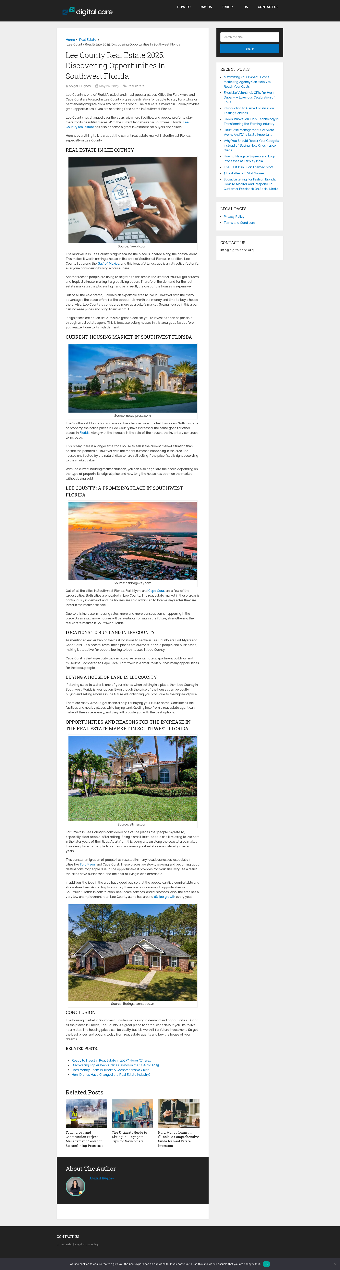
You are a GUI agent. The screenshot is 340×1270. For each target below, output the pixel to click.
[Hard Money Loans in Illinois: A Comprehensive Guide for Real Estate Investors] (179, 1113)
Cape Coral (156, 591)
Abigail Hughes (80, 86)
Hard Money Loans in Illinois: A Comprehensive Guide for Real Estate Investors (178, 1139)
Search (250, 48)
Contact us (268, 7)
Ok (266, 1263)
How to (184, 7)
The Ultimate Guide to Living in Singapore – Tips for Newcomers (129, 1136)
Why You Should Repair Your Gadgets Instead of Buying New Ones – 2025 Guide (251, 145)
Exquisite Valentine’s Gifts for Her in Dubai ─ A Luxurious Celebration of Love (249, 97)
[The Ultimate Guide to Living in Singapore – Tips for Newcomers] (132, 1113)
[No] (335, 1264)
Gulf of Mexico (108, 263)
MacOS (206, 7)
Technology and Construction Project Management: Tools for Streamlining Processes (84, 1139)
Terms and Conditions (240, 223)
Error (227, 7)
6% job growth (164, 897)
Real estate (136, 86)
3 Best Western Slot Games (244, 173)
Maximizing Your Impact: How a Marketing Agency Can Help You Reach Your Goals (247, 81)
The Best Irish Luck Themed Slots (248, 167)
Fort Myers (88, 864)
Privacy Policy (234, 216)
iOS (245, 7)
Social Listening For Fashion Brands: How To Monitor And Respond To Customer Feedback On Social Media (251, 184)
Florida (84, 433)
